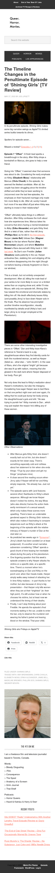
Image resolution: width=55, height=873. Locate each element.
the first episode (37, 234)
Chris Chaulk (40, 674)
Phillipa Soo (28, 680)
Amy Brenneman (25, 674)
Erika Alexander (29, 677)
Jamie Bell (43, 677)
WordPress (29, 868)
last (6, 251)
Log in (38, 868)
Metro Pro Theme (30, 865)
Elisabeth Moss (12, 677)
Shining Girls (23, 671)
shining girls (41, 680)
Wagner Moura (11, 683)
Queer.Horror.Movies (27, 22)
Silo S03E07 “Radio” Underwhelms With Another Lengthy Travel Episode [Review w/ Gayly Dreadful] (27, 820)
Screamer (44, 537)
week (10, 251)
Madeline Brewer (13, 680)
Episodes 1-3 (27, 146)
